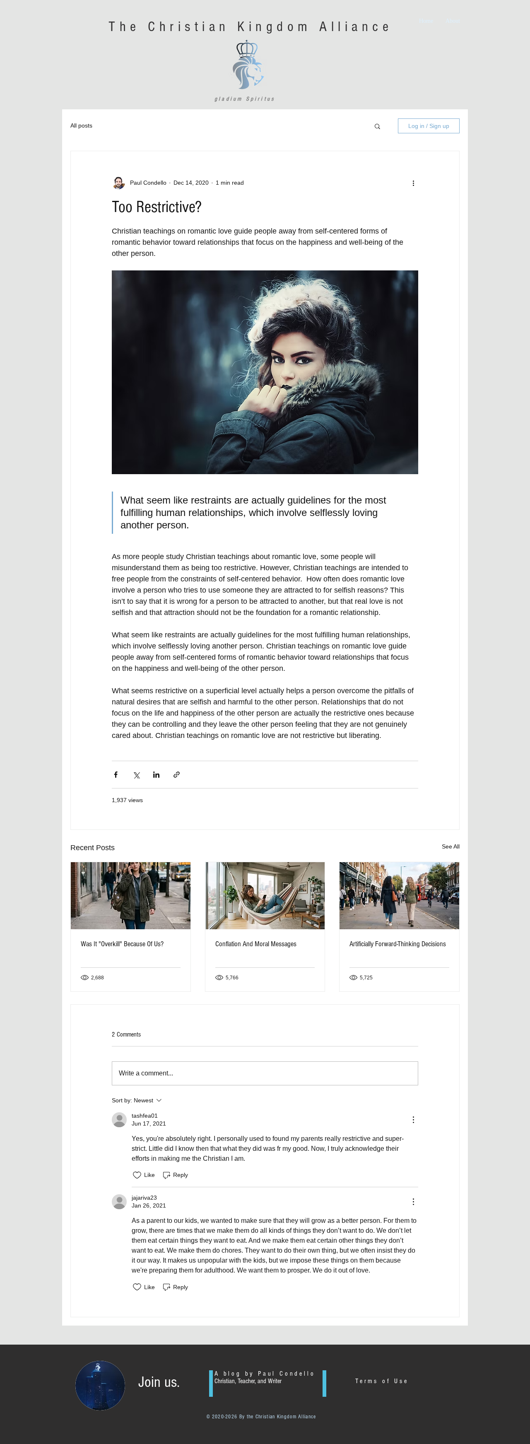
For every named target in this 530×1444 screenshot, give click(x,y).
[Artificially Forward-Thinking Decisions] (399, 895)
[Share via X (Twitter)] (136, 775)
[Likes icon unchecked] (137, 1175)
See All (451, 846)
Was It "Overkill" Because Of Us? (122, 944)
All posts (81, 125)
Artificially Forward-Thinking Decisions (397, 944)
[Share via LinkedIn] (156, 775)
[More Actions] (413, 1120)
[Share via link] (177, 775)
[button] (377, 126)
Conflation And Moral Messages (255, 944)
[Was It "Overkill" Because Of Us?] (130, 895)
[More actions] (413, 183)
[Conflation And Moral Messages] (265, 895)
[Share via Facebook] (116, 775)
